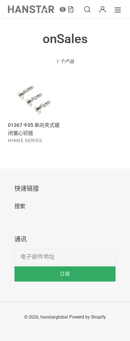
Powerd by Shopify (87, 317)
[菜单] (117, 9)
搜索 (19, 206)
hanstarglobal (54, 317)
